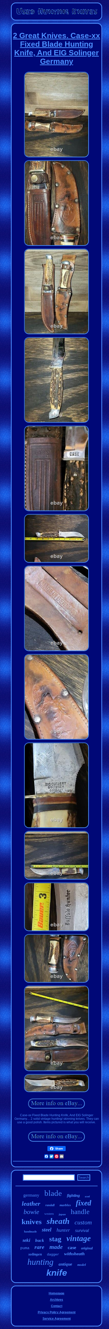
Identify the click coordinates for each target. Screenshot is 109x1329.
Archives (56, 1299)
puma (24, 1248)
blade (53, 1193)
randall (50, 1205)
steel (46, 1230)
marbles (65, 1205)
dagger (53, 1254)
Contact (56, 1306)
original (87, 1248)
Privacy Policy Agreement (57, 1312)
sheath (58, 1221)
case (72, 1247)
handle (80, 1212)
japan (62, 1214)
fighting (73, 1195)
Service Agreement (57, 1318)
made (56, 1247)
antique (65, 1264)
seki (26, 1240)
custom (83, 1222)
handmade (30, 1231)
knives (32, 1222)
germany (31, 1195)
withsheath (74, 1253)
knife (56, 1272)
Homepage (56, 1293)
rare (39, 1247)
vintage (78, 1238)
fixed (83, 1203)
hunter (63, 1230)
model (81, 1265)
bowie (31, 1212)
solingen (35, 1254)
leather (31, 1203)
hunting (40, 1262)
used (87, 1196)
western (49, 1214)
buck (39, 1240)
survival (82, 1230)
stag (55, 1239)
